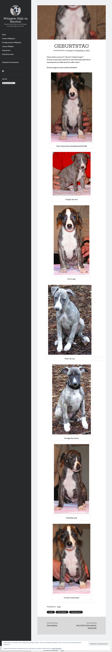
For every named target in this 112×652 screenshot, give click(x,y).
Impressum (6, 50)
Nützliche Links (8, 54)
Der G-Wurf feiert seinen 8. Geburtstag (86, 626)
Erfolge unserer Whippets (11, 42)
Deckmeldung (52, 625)
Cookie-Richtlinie (56, 648)
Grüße (51, 612)
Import (70, 50)
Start (4, 34)
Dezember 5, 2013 (83, 50)
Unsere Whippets (8, 38)
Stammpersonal (76, 612)
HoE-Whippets (62, 612)
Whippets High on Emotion (15, 20)
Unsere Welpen (8, 46)
